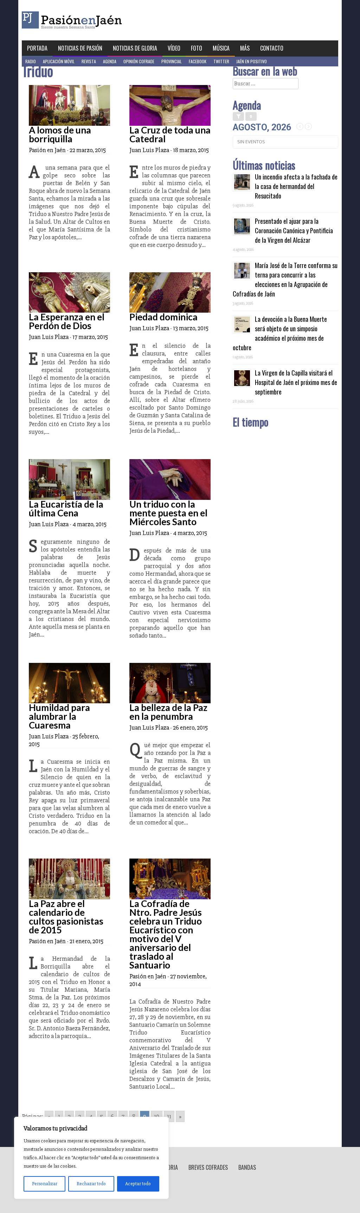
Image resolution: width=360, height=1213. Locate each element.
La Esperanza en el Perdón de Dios (66, 321)
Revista (89, 61)
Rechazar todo (91, 1184)
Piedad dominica (163, 316)
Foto (196, 48)
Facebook (197, 61)
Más (245, 48)
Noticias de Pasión (80, 48)
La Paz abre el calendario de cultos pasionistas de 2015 (66, 916)
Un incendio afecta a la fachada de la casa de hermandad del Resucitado (296, 186)
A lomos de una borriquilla (60, 134)
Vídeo (174, 48)
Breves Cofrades (208, 1167)
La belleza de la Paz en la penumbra (168, 712)
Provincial (171, 61)
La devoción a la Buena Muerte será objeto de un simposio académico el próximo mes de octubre (280, 333)
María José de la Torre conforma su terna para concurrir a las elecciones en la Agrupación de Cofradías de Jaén (285, 279)
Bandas (247, 1167)
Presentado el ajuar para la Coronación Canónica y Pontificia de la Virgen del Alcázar (294, 230)
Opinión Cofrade (138, 61)
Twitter (221, 61)
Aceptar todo (138, 1184)
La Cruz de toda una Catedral (170, 134)
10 (156, 1116)
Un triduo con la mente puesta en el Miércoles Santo (168, 512)
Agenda (109, 61)
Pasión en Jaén (91, 20)
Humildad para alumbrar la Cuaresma (59, 716)
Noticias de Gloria (135, 48)
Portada (37, 48)
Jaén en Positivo (251, 61)
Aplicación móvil (59, 61)
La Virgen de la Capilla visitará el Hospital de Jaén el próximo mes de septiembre (296, 382)
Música (221, 48)
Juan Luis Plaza (149, 150)
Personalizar (44, 1184)
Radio (30, 61)
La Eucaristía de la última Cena (66, 508)
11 (169, 1116)
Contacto (271, 48)
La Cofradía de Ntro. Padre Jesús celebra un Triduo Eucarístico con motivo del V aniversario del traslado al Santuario (165, 934)
